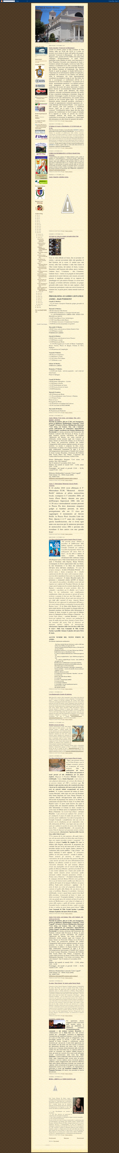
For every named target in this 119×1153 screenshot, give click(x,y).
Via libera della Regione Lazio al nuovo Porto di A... (42, 268)
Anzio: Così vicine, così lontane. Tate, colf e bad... (41, 280)
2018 (38, 220)
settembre (39, 291)
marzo (39, 301)
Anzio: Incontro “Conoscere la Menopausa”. (40, 240)
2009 (38, 305)
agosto (39, 293)
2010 (38, 232)
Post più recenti (52, 1138)
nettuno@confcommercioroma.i (57, 170)
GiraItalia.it (37, 118)
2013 (38, 227)
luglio (39, 294)
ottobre (39, 237)
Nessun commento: (69, 171)
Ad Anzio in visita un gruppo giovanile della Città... (42, 256)
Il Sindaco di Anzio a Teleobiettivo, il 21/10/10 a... (41, 244)
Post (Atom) (56, 1141)
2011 (38, 231)
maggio (39, 298)
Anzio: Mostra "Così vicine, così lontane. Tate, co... (41, 260)
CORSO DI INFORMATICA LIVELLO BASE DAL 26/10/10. (42, 248)
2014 (38, 226)
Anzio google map (38, 122)
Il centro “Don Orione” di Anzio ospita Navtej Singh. (42, 284)
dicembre (39, 234)
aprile (39, 299)
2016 (38, 223)
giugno (39, 296)
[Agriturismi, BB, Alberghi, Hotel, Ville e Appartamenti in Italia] (41, 128)
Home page (66, 1138)
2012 (38, 229)
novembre (40, 235)
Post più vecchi (80, 1138)
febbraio (39, 302)
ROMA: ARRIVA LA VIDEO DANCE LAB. (42, 289)
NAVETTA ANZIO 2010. (42, 287)
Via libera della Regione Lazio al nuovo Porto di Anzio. (65, 539)
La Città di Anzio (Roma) (47, 7)
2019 (38, 218)
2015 (38, 224)
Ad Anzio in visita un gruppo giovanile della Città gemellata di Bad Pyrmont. (63, 237)
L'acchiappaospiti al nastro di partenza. (42, 271)
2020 (38, 216)
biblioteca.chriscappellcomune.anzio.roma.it (63, 478)
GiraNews (37, 117)
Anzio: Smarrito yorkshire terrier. (59, 177)
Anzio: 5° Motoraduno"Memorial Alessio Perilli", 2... (42, 264)
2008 (38, 307)
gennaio (39, 304)
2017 (38, 221)
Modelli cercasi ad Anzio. (42, 273)
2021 (38, 215)
